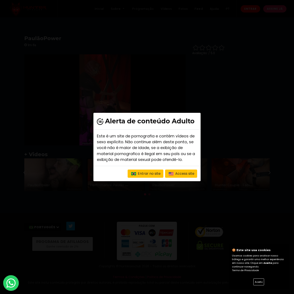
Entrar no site (149, 173)
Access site (184, 173)
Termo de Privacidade (245, 270)
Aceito (259, 282)
